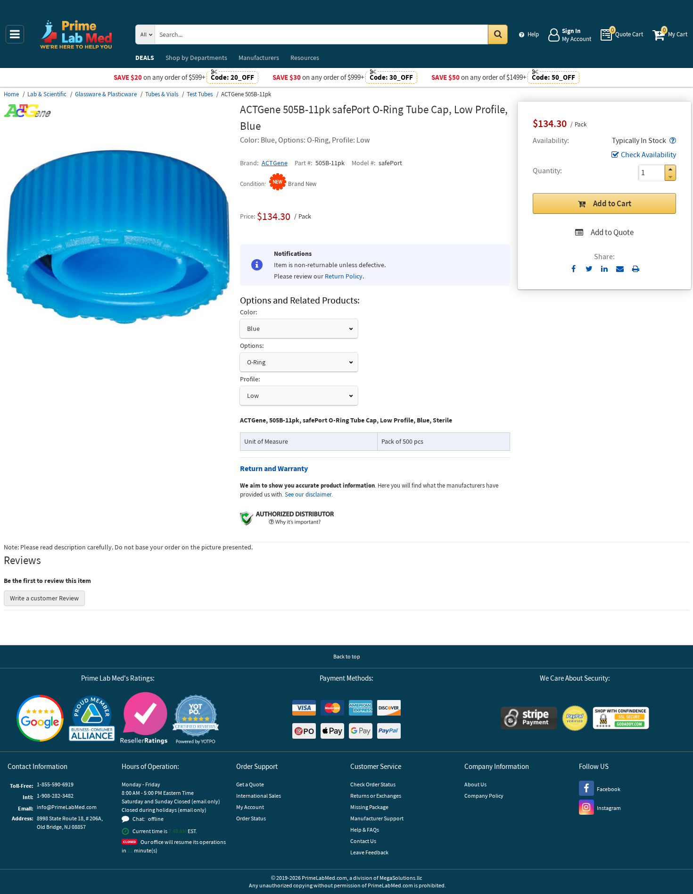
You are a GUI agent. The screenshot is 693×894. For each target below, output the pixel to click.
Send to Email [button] (620, 269)
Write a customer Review (44, 598)
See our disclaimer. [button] (309, 494)
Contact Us (363, 840)
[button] (672, 140)
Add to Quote (612, 232)
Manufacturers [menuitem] (259, 57)
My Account (250, 806)
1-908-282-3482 (55, 795)
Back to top (346, 656)
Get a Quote (250, 784)
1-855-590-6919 (55, 784)
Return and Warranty (274, 468)
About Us (475, 784)
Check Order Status (373, 784)
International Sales (258, 795)
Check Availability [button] (648, 154)
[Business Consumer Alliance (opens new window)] (92, 719)
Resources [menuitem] (304, 57)
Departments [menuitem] (196, 57)
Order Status (251, 818)
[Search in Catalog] (498, 34)
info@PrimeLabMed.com (67, 806)
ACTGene (275, 163)
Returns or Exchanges (375, 795)
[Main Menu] (15, 34)
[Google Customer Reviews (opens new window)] (40, 719)
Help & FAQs (364, 829)
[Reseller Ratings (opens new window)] (143, 719)
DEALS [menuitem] (144, 57)
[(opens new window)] (118, 349)
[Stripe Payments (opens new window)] (529, 719)
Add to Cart (612, 203)
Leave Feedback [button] (369, 852)
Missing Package (369, 806)
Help (533, 34)
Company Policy (483, 795)
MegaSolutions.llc (401, 877)
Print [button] (635, 268)
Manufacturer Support (377, 818)
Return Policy (344, 276)
